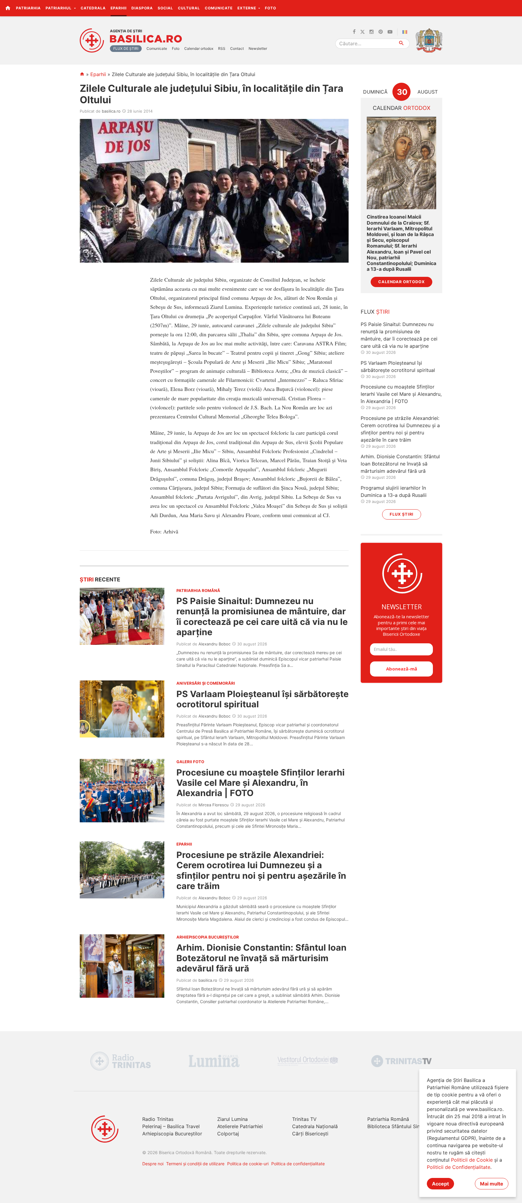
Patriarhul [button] (59, 8)
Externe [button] (247, 8)
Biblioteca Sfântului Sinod (396, 1126)
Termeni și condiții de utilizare (195, 1163)
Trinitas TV (304, 1119)
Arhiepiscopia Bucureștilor (172, 1134)
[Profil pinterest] (380, 32)
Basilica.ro (146, 39)
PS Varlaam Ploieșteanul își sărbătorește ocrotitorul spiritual (262, 699)
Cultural (189, 8)
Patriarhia (28, 8)
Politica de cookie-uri (248, 1163)
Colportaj (228, 1134)
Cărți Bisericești (310, 1134)
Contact (237, 48)
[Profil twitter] (362, 32)
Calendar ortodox (198, 48)
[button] (514, 7)
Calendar (401, 108)
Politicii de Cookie (472, 1160)
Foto (270, 8)
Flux (375, 312)
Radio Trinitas (157, 1119)
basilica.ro (111, 111)
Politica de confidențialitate (298, 1163)
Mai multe (491, 1184)
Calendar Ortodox (401, 282)
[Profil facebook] (354, 32)
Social (165, 8)
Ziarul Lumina (232, 1119)
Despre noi (152, 1163)
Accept (440, 1184)
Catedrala (93, 8)
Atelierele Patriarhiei (240, 1126)
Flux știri (402, 514)
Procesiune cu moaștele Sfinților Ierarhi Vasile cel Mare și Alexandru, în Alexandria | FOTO (260, 782)
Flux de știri (125, 48)
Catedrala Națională (315, 1126)
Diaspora (142, 8)
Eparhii (119, 8)
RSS (221, 48)
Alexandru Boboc (214, 643)
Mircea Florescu (213, 804)
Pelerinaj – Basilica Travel (171, 1126)
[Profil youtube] (390, 32)
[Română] (406, 32)
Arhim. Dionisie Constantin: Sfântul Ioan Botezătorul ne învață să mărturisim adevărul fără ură (261, 958)
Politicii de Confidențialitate (458, 1167)
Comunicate (219, 8)
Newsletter (258, 48)
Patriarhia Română (388, 1119)
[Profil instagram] (371, 32)
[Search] (402, 44)
